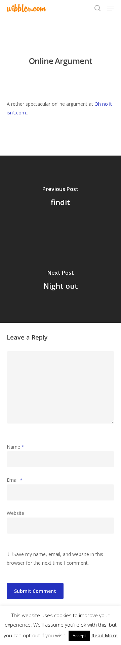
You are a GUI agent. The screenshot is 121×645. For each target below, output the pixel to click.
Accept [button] (79, 636)
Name (15, 447)
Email (15, 480)
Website (15, 513)
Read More (104, 635)
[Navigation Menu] (110, 8)
